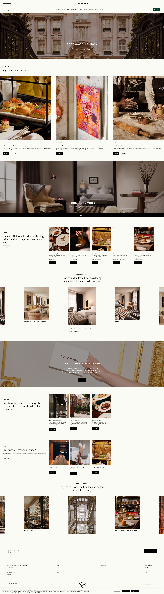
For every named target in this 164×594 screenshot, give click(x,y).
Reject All (125, 591)
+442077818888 (10, 567)
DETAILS (14, 153)
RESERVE (53, 262)
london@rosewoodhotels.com (12, 570)
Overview (63, 9)
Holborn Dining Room (137, 148)
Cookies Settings (117, 591)
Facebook (103, 565)
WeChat (103, 570)
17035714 (15, 583)
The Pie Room (129, 148)
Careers (59, 570)
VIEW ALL (6, 247)
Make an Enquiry (10, 574)
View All (69, 333)
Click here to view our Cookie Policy (33, 592)
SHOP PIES (138, 262)
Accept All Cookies (135, 591)
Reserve (6, 153)
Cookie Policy (146, 567)
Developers (59, 567)
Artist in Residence (83, 148)
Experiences (91, 9)
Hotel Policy (146, 572)
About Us (58, 565)
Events (96, 9)
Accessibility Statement (148, 565)
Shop (100, 9)
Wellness (85, 9)
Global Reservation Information (12, 572)
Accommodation (74, 9)
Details (60, 262)
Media (58, 572)
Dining (80, 9)
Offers (68, 9)
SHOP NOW (6, 458)
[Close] (162, 591)
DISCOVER (95, 428)
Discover (52, 429)
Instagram (103, 567)
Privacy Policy (146, 570)
